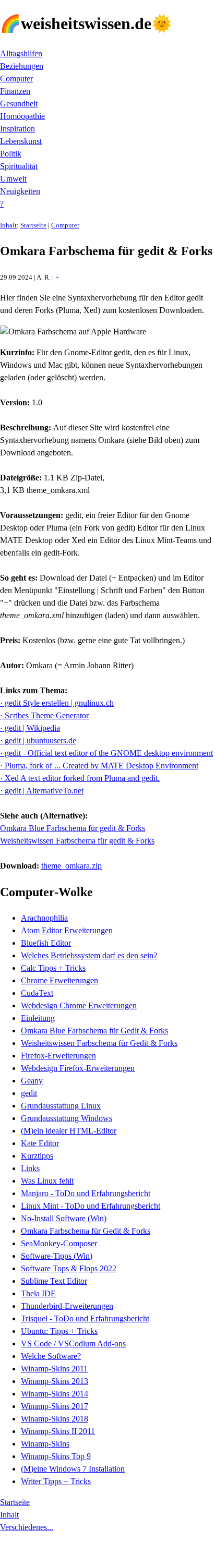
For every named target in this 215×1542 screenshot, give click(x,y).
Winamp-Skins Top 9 (56, 1456)
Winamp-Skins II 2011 (58, 1431)
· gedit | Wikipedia (30, 728)
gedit (29, 1093)
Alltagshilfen (21, 53)
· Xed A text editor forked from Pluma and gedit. (80, 778)
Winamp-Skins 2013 (54, 1381)
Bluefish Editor (46, 942)
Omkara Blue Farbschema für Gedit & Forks (94, 1030)
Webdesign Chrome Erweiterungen (79, 1005)
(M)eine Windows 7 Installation (73, 1468)
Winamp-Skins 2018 (54, 1418)
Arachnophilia (44, 917)
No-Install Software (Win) (63, 1218)
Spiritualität (19, 166)
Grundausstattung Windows (66, 1118)
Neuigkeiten (20, 191)
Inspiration (17, 128)
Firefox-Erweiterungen (58, 1055)
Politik (10, 153)
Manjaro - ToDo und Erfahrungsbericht (85, 1193)
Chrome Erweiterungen (59, 980)
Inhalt (8, 225)
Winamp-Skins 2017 (54, 1406)
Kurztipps (37, 1155)
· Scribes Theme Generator (44, 715)
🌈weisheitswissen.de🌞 (86, 23)
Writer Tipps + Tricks (56, 1481)
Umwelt (13, 178)
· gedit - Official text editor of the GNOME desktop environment (106, 753)
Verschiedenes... (26, 1527)
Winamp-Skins (45, 1443)
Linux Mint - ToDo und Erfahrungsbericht (90, 1205)
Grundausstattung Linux (61, 1105)
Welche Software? (51, 1356)
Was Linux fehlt (47, 1180)
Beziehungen (21, 66)
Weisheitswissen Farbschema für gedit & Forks (77, 840)
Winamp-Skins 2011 (54, 1368)
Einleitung (38, 1018)
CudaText (37, 993)
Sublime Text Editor (54, 1280)
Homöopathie (22, 116)
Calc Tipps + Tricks (53, 967)
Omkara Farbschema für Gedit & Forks (85, 1230)
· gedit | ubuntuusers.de (38, 740)
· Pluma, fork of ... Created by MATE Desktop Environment (99, 765)
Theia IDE (38, 1293)
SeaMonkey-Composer (59, 1243)
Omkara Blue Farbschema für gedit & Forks (72, 828)
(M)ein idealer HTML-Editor (68, 1130)
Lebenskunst (21, 141)
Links (30, 1168)
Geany (32, 1080)
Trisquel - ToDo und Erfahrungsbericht (85, 1318)
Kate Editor (40, 1143)
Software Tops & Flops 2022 (68, 1268)
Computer (16, 78)
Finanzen (15, 91)
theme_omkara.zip (71, 865)
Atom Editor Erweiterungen (67, 930)
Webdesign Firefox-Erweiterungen (78, 1068)
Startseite (33, 225)
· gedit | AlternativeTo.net (41, 790)
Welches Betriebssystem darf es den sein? (89, 955)
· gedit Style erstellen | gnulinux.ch (57, 702)
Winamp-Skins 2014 (54, 1393)
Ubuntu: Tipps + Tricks (59, 1331)
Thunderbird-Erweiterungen (67, 1306)
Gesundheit (19, 103)
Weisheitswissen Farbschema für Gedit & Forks (99, 1043)
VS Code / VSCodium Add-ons (73, 1343)
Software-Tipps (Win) (56, 1255)
